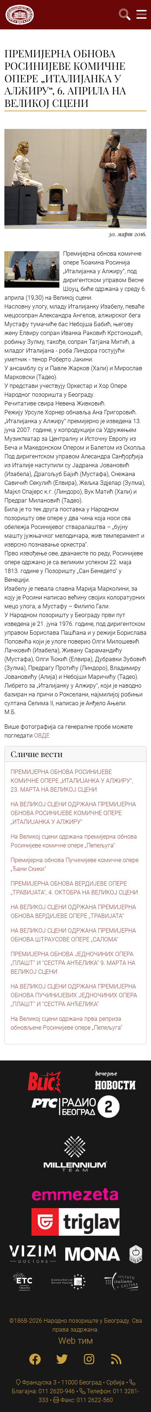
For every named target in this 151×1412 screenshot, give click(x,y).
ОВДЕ (41, 735)
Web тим (75, 1341)
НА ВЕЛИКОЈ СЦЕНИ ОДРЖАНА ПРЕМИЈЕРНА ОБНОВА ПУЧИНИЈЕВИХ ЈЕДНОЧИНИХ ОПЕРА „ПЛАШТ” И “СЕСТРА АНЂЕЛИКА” (74, 995)
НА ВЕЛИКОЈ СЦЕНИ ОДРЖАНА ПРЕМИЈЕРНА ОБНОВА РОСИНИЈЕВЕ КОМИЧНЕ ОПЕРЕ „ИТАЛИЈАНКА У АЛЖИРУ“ (73, 813)
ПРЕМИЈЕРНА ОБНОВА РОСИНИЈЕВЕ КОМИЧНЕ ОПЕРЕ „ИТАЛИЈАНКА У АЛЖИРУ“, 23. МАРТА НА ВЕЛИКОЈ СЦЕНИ (72, 780)
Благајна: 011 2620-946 (43, 1391)
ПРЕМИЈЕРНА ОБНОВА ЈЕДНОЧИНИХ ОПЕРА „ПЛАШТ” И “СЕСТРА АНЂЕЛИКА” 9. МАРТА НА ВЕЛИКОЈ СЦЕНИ (73, 963)
